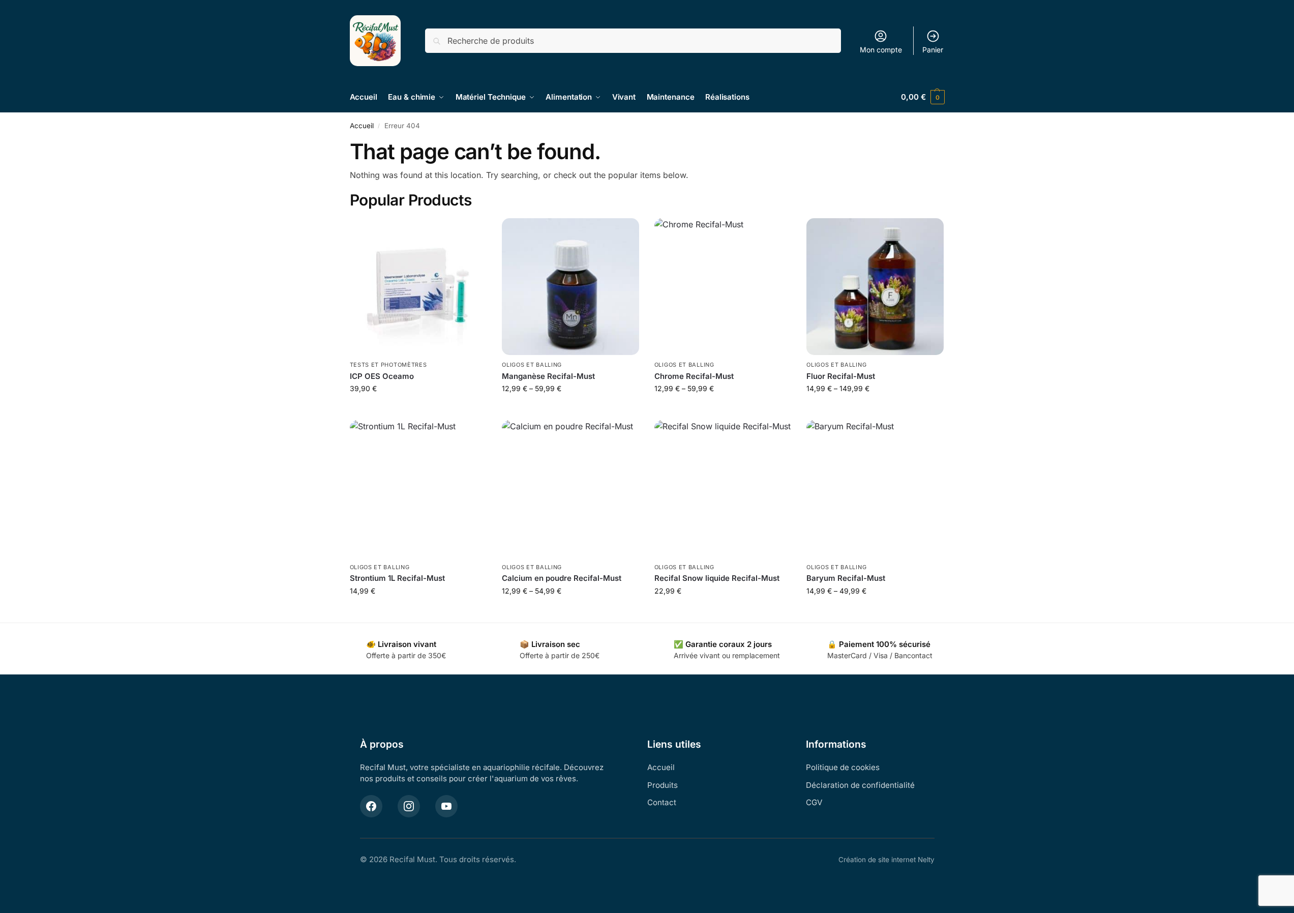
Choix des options (570, 409)
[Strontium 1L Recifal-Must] (418, 488)
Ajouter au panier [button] (417, 409)
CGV (814, 802)
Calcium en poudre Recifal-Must (561, 578)
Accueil (362, 126)
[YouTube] (446, 806)
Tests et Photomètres (388, 364)
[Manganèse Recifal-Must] (570, 287)
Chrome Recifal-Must (694, 376)
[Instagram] (409, 806)
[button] (922, 97)
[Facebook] (371, 806)
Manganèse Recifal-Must (548, 376)
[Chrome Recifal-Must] (723, 287)
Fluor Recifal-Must (840, 376)
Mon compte (881, 49)
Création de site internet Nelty (886, 860)
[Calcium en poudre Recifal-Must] (570, 488)
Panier (932, 49)
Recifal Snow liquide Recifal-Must (716, 578)
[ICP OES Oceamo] (418, 287)
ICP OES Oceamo (382, 376)
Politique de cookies (843, 767)
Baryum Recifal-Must (845, 578)
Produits (662, 785)
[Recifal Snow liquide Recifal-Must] (723, 488)
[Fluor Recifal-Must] (875, 287)
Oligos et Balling (532, 364)
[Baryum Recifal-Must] (875, 488)
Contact (661, 802)
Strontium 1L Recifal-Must (397, 578)
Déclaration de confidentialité (860, 785)
